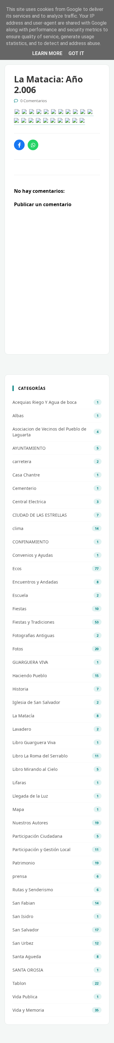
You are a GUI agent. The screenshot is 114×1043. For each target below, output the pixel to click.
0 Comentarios (33, 100)
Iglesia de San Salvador (36, 702)
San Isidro (22, 916)
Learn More (47, 53)
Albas (18, 415)
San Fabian (23, 903)
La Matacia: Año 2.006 (48, 84)
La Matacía (23, 716)
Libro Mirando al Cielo (34, 769)
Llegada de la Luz (30, 796)
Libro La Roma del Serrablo (39, 756)
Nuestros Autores (30, 823)
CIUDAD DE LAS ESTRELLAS (39, 515)
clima (17, 528)
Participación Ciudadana (37, 836)
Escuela (20, 595)
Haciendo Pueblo (29, 675)
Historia (20, 689)
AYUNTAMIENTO (29, 448)
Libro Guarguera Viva (34, 742)
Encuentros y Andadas (35, 582)
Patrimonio (23, 863)
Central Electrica (29, 501)
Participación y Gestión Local (41, 849)
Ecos (17, 568)
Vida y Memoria (28, 1010)
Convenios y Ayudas (32, 555)
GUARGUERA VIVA (30, 662)
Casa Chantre (26, 475)
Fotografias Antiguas (33, 635)
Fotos (17, 649)
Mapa (18, 809)
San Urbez (22, 943)
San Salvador (25, 930)
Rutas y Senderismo (32, 889)
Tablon (19, 983)
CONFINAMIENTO (30, 542)
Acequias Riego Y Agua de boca (44, 402)
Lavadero (21, 729)
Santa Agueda (26, 956)
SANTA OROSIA (27, 970)
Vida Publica (24, 997)
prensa (19, 876)
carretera (21, 461)
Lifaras (19, 782)
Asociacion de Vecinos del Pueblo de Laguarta (49, 432)
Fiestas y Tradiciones (33, 622)
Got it (76, 53)
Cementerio (24, 488)
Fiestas (19, 609)
